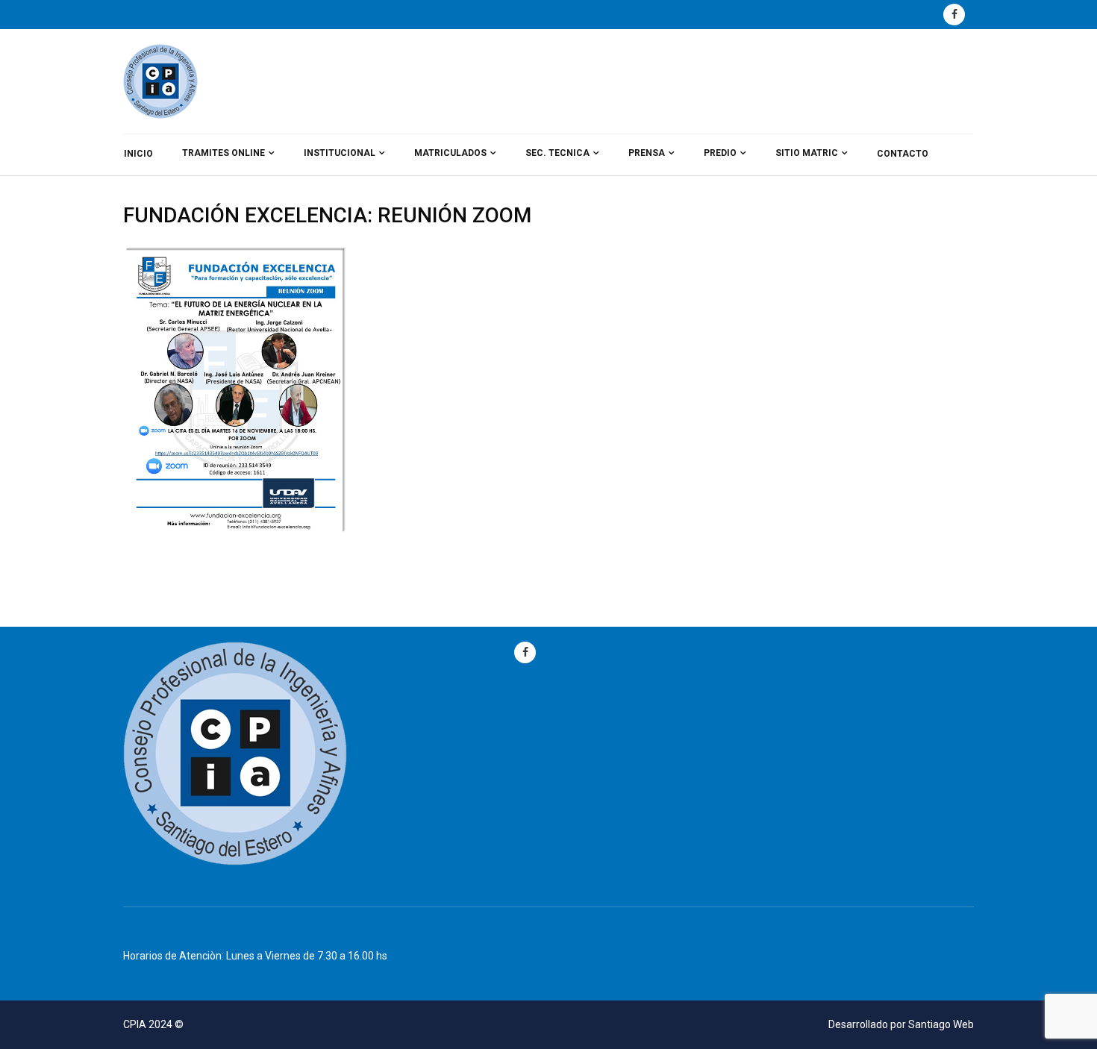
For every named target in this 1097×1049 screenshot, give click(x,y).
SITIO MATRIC (806, 153)
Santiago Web (941, 1024)
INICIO (138, 153)
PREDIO (720, 153)
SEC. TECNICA (557, 153)
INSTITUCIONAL (339, 153)
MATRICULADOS (450, 153)
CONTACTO (902, 153)
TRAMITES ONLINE (223, 153)
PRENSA (646, 153)
